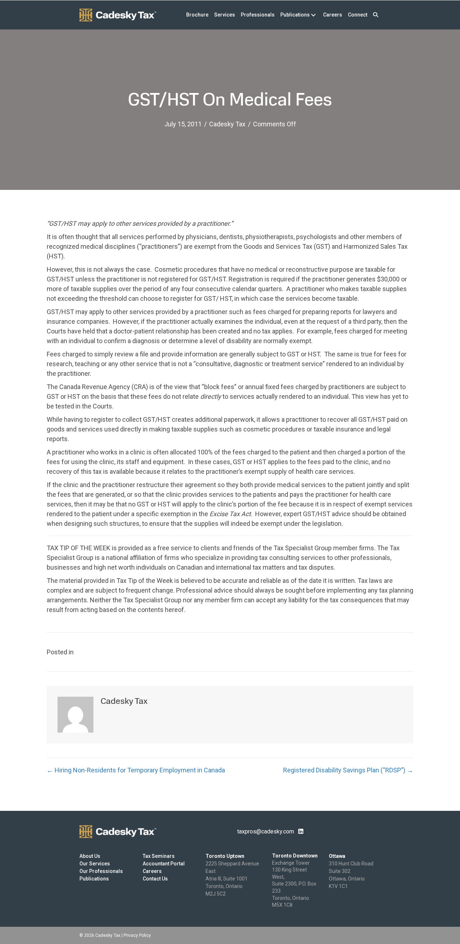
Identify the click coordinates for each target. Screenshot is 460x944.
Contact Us (155, 879)
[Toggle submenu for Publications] (313, 14)
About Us (89, 856)
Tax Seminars (159, 856)
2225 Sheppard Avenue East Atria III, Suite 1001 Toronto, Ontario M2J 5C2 (232, 879)
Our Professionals (101, 871)
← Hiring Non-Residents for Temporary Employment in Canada (136, 770)
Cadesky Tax (227, 124)
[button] (376, 15)
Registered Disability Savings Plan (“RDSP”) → (348, 770)
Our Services (94, 863)
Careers (152, 871)
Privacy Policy (137, 935)
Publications (94, 879)
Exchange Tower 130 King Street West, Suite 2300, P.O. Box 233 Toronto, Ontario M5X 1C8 (294, 884)
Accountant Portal (164, 863)
